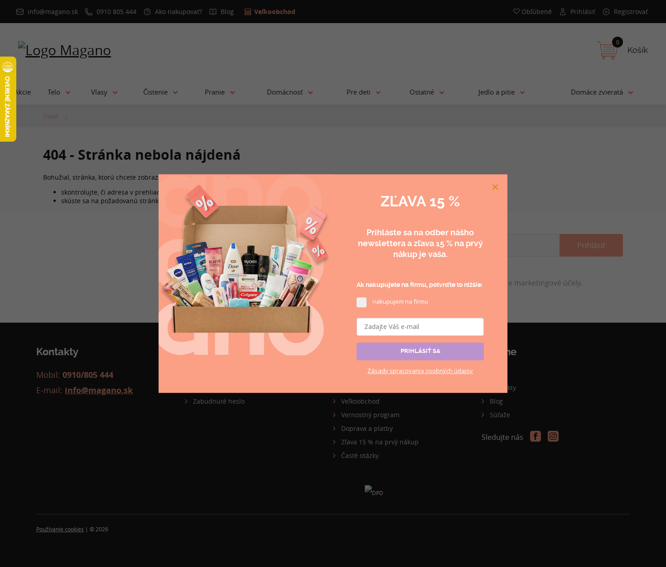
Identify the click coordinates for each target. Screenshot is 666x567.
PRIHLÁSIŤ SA (420, 351)
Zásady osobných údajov (420, 371)
